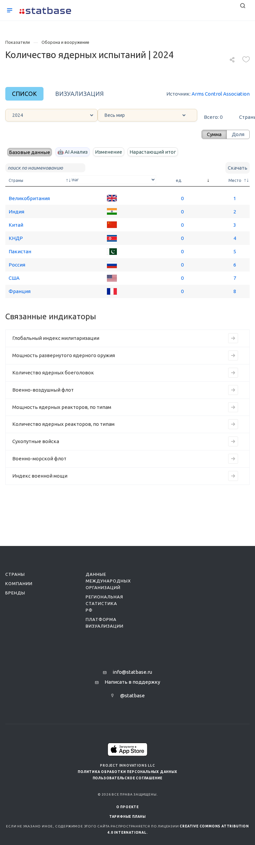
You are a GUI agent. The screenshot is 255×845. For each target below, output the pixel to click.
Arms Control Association (221, 94)
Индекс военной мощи (39, 476)
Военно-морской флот (39, 458)
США (14, 278)
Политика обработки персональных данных (127, 772)
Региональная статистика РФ (104, 603)
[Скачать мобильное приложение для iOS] (127, 749)
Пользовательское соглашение (128, 778)
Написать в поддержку (132, 682)
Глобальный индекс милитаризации (55, 338)
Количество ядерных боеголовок (53, 372)
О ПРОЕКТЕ (127, 807)
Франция (20, 291)
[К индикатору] (233, 338)
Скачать (237, 168)
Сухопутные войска (35, 441)
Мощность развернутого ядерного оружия (63, 355)
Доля (238, 134)
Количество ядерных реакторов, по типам (63, 424)
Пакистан (20, 251)
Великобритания (29, 198)
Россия (17, 265)
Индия (16, 211)
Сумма (214, 134)
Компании (19, 583)
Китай (16, 225)
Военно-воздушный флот (43, 390)
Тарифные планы (127, 816)
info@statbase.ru (132, 672)
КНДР (16, 238)
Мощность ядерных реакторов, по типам (61, 407)
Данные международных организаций (108, 581)
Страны (15, 574)
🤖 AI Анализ (72, 152)
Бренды (15, 592)
